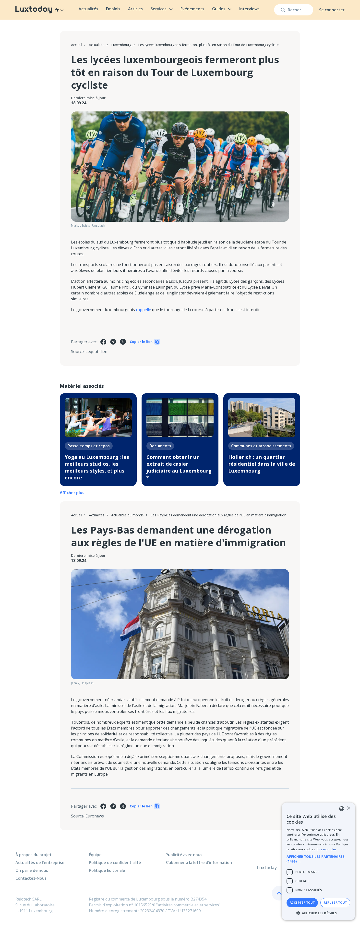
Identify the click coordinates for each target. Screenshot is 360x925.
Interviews (249, 9)
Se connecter (332, 9)
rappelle (143, 309)
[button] (318, 859)
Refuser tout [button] (335, 903)
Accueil (76, 44)
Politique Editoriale (107, 870)
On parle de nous (31, 870)
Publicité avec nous (184, 855)
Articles (135, 9)
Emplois (113, 9)
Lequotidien (96, 351)
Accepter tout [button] (302, 903)
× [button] (348, 808)
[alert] (318, 861)
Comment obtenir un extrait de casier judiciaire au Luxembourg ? (179, 467)
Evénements (192, 9)
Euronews (94, 816)
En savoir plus (326, 849)
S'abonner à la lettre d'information (199, 862)
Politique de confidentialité (115, 862)
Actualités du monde (127, 515)
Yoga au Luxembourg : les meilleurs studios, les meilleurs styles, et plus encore (97, 467)
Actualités (88, 9)
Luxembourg (121, 44)
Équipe (95, 855)
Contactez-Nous (31, 878)
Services (159, 9)
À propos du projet (33, 855)
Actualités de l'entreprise (39, 862)
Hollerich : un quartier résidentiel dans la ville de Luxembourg (261, 464)
